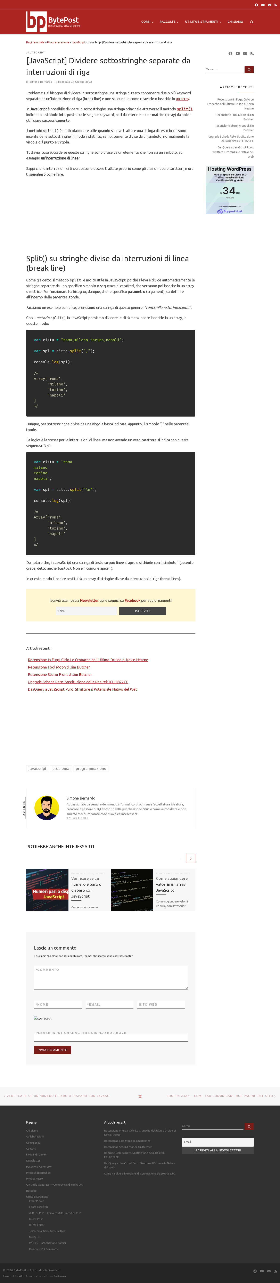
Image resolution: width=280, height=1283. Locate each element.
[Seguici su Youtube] (263, 5)
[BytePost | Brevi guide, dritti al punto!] (36, 21)
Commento (47, 969)
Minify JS (34, 1237)
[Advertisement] (110, 215)
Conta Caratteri (38, 1206)
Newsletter (89, 600)
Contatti (31, 1148)
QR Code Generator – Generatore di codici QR (54, 1184)
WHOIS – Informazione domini (47, 1243)
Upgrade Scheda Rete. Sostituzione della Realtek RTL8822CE (78, 682)
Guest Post (36, 1219)
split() (185, 109)
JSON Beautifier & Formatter (47, 1231)
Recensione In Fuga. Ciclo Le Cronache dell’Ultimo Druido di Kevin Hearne (88, 660)
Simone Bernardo (41, 81)
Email (94, 1004)
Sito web (148, 1004)
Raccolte (31, 1190)
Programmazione (58, 42)
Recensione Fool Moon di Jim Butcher (59, 667)
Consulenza (33, 1142)
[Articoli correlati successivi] (190, 858)
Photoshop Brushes (38, 1172)
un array (182, 99)
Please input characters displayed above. (82, 1033)
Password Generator (39, 1166)
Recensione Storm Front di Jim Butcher (60, 674)
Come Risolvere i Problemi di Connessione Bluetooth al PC (139, 1173)
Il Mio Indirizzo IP (36, 1154)
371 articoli (77, 818)
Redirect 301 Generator (43, 1249)
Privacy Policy (34, 1178)
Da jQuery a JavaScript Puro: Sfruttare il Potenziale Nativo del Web (83, 689)
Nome (42, 1004)
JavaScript (78, 42)
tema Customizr (56, 1276)
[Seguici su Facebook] (256, 5)
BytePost (20, 1270)
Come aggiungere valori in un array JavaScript (172, 884)
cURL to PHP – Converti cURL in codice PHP (55, 1213)
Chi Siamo (32, 1130)
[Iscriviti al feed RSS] (275, 5)
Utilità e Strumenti (37, 1196)
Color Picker (36, 1201)
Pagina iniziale (35, 42)
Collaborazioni (35, 1136)
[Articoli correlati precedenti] (181, 858)
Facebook (132, 600)
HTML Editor (36, 1225)
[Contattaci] (269, 5)
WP (21, 1276)
